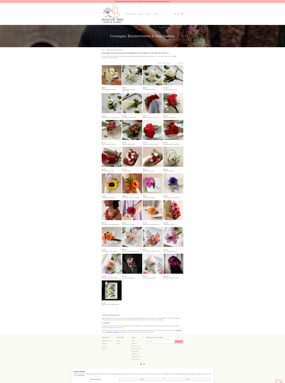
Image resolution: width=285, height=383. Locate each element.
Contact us (179, 330)
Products (104, 346)
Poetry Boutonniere (148, 171)
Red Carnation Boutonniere (150, 144)
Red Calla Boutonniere (108, 171)
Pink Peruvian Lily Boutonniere (151, 251)
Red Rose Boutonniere (169, 117)
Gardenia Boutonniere (149, 89)
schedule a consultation (113, 332)
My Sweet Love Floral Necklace (110, 224)
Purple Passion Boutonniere (171, 197)
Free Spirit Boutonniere (108, 197)
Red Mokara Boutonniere (109, 144)
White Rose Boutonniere (170, 89)
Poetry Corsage (126, 171)
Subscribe (179, 341)
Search (118, 341)
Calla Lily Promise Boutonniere (110, 304)
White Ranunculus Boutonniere (110, 117)
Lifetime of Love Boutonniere (151, 224)
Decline (188, 379)
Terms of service (135, 359)
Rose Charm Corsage (128, 224)
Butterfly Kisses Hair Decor (171, 278)
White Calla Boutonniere (129, 117)
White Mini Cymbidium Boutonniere (128, 90)
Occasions (104, 343)
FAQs (132, 341)
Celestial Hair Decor (169, 224)
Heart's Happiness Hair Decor (151, 117)
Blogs (118, 343)
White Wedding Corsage (108, 89)
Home (103, 49)
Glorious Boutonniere (149, 197)
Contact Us (134, 343)
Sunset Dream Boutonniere (109, 251)
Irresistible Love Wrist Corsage (131, 197)
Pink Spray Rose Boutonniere (110, 278)
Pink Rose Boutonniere (149, 278)
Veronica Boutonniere (128, 278)
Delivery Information (136, 348)
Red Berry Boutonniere (128, 144)
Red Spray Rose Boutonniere (171, 144)
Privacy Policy (81, 375)
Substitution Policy (136, 356)
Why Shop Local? (135, 346)
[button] (141, 13)
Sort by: (160, 63)
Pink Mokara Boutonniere (170, 251)
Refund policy (134, 354)
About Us (104, 348)
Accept (142, 379)
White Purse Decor (168, 171)
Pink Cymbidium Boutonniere (130, 251)
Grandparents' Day (106, 341)
